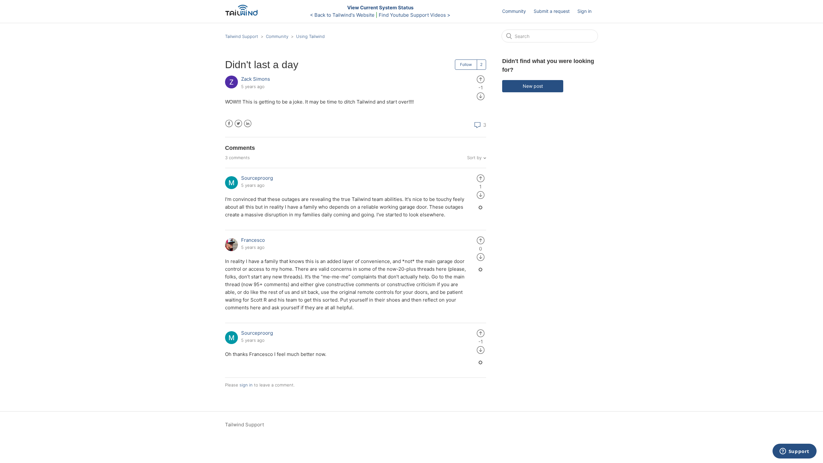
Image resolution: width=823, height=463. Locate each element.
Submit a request (552, 11)
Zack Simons (255, 79)
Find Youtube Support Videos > (414, 15)
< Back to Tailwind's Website (342, 15)
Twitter (238, 124)
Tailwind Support (241, 36)
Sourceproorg (257, 178)
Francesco (253, 240)
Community (514, 11)
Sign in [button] (584, 11)
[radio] (480, 79)
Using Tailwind (310, 36)
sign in (246, 384)
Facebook (229, 124)
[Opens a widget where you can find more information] (794, 452)
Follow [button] (466, 64)
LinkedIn (248, 124)
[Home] (243, 15)
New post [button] (533, 86)
